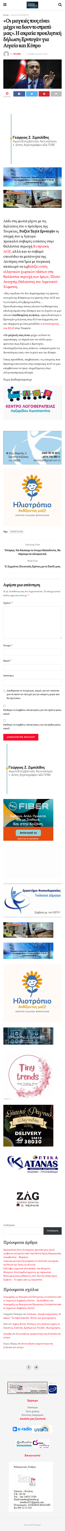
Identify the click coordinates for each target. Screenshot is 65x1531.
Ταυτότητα (32, 1407)
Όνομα (8, 645)
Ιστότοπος (8, 675)
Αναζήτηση (9, 1225)
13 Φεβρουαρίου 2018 (37, 54)
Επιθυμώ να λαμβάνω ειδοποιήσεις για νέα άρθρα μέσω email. (32, 726)
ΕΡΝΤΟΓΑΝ (16, 531)
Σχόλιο (8, 603)
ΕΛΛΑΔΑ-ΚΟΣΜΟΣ (20, 15)
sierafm (17, 54)
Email (7, 661)
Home (6, 15)
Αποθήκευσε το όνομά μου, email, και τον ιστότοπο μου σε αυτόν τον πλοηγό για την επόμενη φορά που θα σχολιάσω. (33, 694)
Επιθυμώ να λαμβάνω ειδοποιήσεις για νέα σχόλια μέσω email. (32, 712)
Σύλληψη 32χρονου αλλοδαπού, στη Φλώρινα (26, 1268)
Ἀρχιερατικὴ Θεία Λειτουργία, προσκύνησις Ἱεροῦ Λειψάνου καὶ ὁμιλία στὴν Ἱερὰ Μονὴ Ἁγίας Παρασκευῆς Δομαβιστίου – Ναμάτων (32, 1253)
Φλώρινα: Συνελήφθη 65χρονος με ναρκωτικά (27, 1272)
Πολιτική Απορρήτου (32, 1415)
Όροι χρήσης (32, 1411)
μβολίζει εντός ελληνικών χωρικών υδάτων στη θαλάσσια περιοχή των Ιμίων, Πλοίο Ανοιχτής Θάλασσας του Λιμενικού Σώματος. (31, 277)
